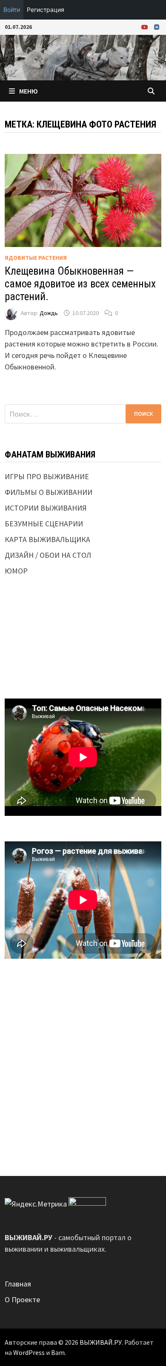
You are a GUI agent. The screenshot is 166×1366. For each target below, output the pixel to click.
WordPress (29, 1352)
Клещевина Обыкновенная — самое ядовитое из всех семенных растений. (80, 284)
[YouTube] (145, 26)
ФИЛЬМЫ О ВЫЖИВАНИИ (48, 492)
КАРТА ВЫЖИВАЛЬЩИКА (47, 539)
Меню (28, 91)
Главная (18, 1284)
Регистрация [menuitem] (45, 9)
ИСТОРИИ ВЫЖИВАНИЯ (46, 508)
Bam (58, 1352)
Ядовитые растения (36, 257)
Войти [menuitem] (11, 9)
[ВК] (156, 26)
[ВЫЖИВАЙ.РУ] (83, 57)
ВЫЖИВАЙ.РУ (101, 1342)
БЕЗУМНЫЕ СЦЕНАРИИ (44, 523)
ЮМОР (16, 571)
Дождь (49, 313)
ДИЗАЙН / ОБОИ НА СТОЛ (48, 555)
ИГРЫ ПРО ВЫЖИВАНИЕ (47, 476)
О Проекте (22, 1299)
